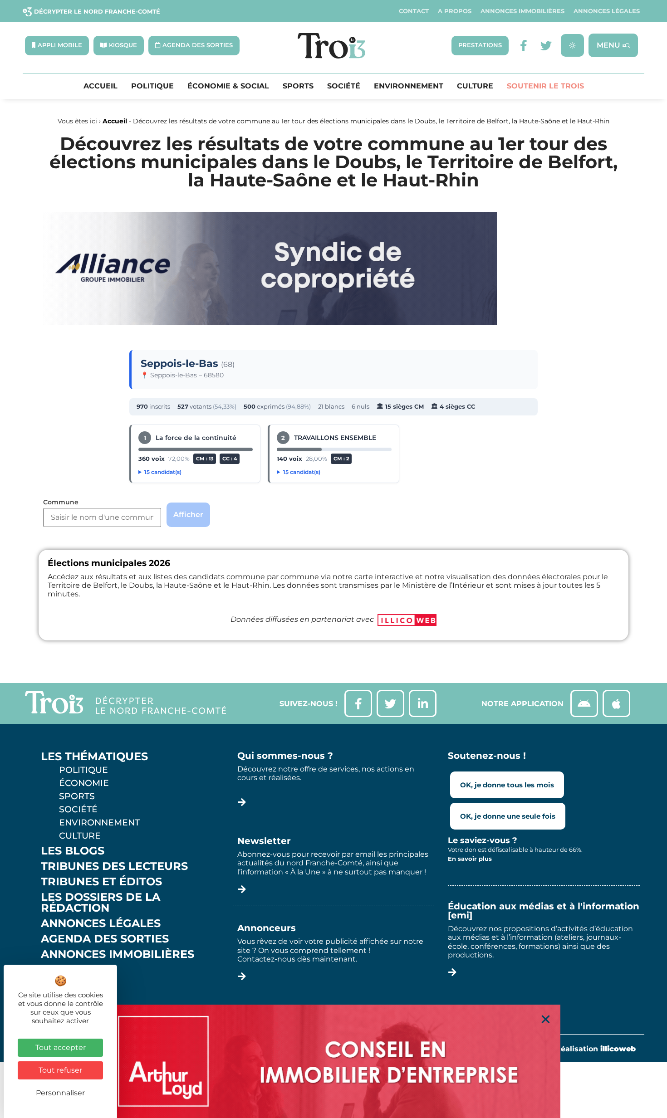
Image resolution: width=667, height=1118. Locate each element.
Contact (414, 11)
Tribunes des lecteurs (114, 866)
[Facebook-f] (523, 46)
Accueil (100, 86)
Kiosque (67, 969)
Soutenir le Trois (545, 86)
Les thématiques (94, 756)
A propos (454, 11)
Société (343, 86)
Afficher (188, 514)
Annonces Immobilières (522, 11)
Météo (61, 985)
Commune (60, 502)
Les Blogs (72, 850)
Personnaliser (60, 1093)
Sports (298, 86)
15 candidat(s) (162, 472)
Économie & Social (228, 86)
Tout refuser (60, 1070)
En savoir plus (470, 858)
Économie (84, 782)
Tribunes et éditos (101, 881)
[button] (545, 1019)
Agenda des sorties (105, 938)
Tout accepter (60, 1047)
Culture (475, 86)
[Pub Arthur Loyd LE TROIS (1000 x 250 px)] (333, 1061)
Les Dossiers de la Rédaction (100, 902)
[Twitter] (546, 46)
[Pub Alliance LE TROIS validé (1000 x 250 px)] (270, 322)
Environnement (408, 86)
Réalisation (595, 1049)
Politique (152, 86)
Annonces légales (607, 11)
